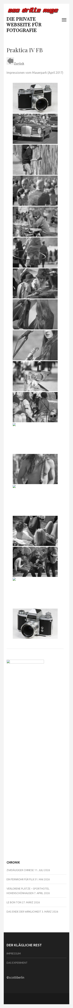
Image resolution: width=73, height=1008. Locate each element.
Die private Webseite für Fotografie (24, 24)
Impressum (14, 953)
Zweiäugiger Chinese (20, 870)
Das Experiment (17, 962)
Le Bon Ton (14, 902)
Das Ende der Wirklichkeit (24, 911)
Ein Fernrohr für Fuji (20, 879)
